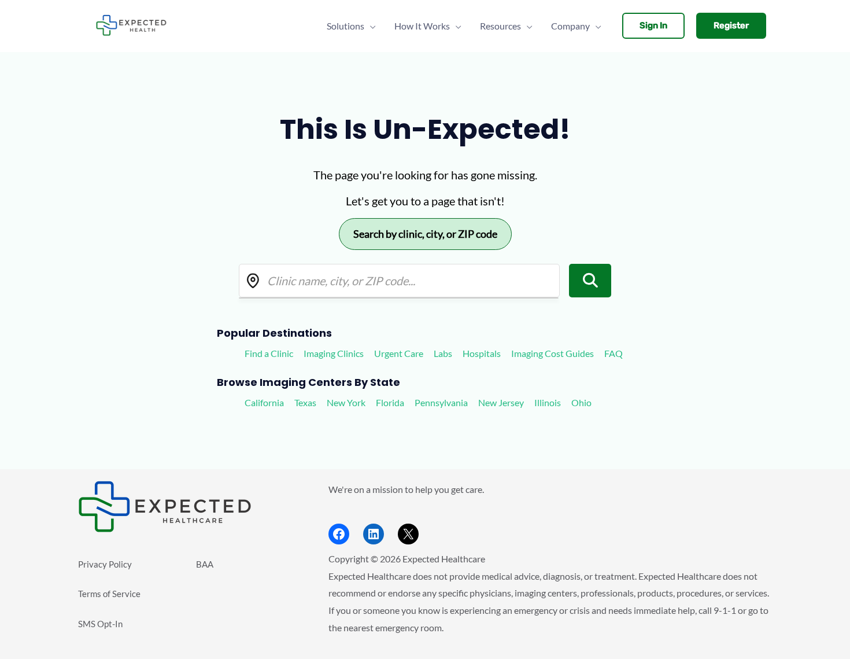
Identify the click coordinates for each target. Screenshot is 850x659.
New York (346, 402)
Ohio (581, 402)
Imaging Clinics (334, 353)
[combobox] (399, 280)
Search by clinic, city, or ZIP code (425, 233)
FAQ (613, 353)
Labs (443, 353)
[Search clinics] (590, 280)
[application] (370, 26)
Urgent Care (398, 353)
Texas (305, 402)
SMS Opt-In (100, 623)
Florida (390, 402)
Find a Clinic (269, 353)
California (264, 402)
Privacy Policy (105, 564)
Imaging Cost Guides (552, 353)
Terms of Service (109, 593)
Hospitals (482, 353)
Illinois (547, 402)
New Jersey (501, 402)
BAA (204, 564)
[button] (653, 26)
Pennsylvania (441, 402)
